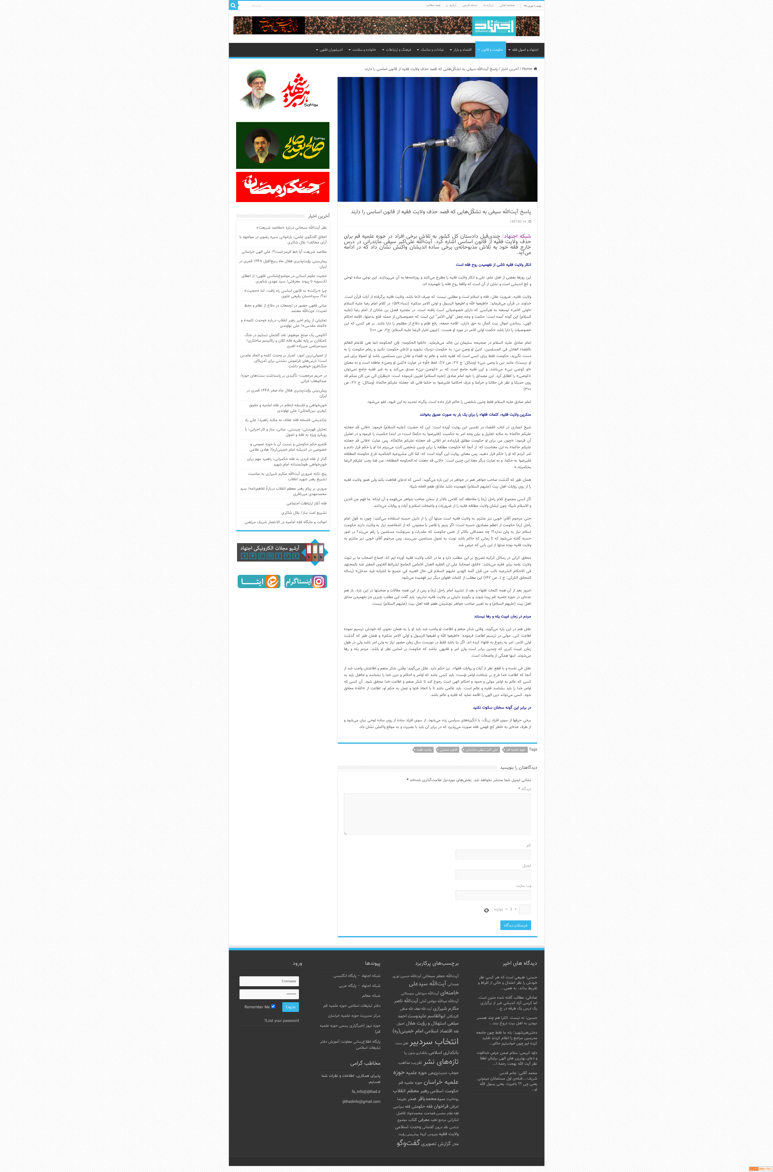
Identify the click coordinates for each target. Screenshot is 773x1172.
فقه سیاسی (401, 1107)
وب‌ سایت (523, 886)
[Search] (233, 5)
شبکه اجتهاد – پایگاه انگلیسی (356, 976)
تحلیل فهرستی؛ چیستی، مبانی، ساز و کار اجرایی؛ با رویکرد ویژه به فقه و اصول (286, 432)
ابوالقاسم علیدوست (426, 1016)
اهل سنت (401, 1043)
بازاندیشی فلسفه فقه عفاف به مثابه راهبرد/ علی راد (286, 420)
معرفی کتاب (418, 1119)
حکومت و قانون (492, 50)
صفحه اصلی (507, 5)
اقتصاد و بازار (463, 50)
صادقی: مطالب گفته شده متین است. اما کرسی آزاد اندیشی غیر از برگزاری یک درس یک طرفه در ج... (507, 1003)
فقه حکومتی (422, 1106)
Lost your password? (281, 1021)
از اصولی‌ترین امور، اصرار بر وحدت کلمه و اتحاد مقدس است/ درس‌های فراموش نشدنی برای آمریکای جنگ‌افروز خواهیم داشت (283, 361)
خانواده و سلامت (364, 50)
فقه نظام (453, 1113)
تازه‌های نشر (441, 1062)
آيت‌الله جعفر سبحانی (440, 976)
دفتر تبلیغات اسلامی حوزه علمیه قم (351, 1006)
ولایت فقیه (424, 749)
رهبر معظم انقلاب (411, 1091)
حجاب (453, 1073)
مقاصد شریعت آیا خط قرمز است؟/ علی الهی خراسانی (284, 252)
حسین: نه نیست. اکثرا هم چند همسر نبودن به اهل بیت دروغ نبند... (507, 1020)
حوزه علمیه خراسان (426, 1077)
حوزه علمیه (416, 1073)
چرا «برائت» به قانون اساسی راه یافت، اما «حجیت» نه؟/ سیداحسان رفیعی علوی (285, 293)
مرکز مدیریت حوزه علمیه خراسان (354, 1016)
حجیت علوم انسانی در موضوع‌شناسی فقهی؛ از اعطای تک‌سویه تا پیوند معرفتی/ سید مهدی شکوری (284, 279)
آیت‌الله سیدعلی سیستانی (420, 993)
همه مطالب (433, 5)
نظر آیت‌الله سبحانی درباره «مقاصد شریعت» (291, 228)
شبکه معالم (371, 996)
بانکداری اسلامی (443, 1052)
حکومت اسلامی (444, 1091)
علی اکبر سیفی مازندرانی (482, 749)
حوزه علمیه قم (516, 749)
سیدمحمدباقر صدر (426, 1099)
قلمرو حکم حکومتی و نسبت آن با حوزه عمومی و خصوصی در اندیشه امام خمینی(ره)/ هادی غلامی (288, 447)
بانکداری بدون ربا (415, 1053)
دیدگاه (524, 789)
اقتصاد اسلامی (438, 1031)
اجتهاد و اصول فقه (525, 50)
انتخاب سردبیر (434, 1042)
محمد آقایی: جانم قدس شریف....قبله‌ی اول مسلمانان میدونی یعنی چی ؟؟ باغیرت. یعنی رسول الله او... (507, 1081)
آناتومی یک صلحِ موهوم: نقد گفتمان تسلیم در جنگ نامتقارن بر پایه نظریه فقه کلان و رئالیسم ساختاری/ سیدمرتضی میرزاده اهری (286, 340)
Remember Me (258, 1007)
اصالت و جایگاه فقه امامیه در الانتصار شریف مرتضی (286, 522)
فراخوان (441, 1106)
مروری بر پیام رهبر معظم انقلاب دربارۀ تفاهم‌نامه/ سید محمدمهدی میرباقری (283, 491)
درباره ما (488, 5)
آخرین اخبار (510, 69)
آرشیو (453, 5)
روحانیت (452, 1099)
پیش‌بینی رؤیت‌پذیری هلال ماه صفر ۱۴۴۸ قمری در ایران (286, 393)
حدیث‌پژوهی (437, 1073)
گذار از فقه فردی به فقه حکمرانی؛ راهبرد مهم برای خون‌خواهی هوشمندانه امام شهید (287, 462)
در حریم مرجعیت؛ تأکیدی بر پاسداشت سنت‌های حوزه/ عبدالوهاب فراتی (283, 378)
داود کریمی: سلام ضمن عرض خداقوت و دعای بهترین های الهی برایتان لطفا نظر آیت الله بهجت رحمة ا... (507, 1058)
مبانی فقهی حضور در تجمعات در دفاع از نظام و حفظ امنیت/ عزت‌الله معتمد (285, 308)
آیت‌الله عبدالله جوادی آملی (439, 1001)
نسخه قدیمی (469, 5)
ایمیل (526, 866)
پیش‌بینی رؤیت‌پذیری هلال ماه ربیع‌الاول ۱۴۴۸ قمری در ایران (283, 264)
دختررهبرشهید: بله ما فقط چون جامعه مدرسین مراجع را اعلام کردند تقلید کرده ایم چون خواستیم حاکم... (506, 1038)
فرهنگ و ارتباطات (398, 50)
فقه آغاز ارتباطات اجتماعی (307, 504)
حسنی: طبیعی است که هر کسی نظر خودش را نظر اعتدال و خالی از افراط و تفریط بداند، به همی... (507, 982)
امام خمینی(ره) (408, 1031)
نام (529, 845)
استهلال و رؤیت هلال (426, 1023)
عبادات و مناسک (432, 50)
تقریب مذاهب (410, 1063)
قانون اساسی (448, 749)
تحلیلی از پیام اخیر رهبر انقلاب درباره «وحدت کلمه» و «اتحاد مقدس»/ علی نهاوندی (284, 323)
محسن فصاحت (435, 1113)
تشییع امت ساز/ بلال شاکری (304, 513)
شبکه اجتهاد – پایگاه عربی (359, 986)
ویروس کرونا (429, 1134)
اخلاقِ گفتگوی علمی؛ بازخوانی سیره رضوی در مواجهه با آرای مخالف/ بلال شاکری (283, 240)
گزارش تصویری (436, 1144)
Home (528, 69)
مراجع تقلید (438, 1120)
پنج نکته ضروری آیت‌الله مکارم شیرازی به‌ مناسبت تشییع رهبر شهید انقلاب (287, 476)
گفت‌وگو (408, 1143)
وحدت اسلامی (408, 1127)
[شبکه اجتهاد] (386, 27)
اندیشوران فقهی (331, 50)
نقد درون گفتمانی (435, 1127)
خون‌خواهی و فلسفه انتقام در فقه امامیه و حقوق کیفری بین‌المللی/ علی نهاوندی (288, 408)
